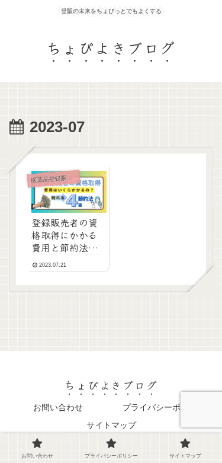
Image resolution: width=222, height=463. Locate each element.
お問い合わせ (58, 407)
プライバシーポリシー (164, 407)
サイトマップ (111, 425)
